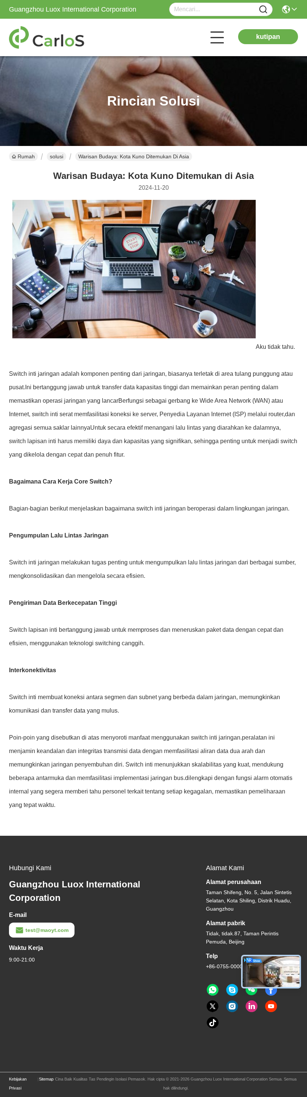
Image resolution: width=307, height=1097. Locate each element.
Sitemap (46, 1079)
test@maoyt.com (47, 930)
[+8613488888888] (232, 989)
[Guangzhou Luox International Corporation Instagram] (232, 1006)
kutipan (268, 36)
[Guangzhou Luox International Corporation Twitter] (212, 1006)
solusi (56, 156)
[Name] (263, 9)
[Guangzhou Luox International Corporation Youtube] (271, 1006)
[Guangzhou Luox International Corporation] (50, 37)
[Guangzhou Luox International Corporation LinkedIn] (251, 1006)
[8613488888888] (212, 989)
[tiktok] (212, 1022)
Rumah (26, 156)
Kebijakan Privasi (18, 1083)
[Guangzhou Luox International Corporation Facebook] (271, 989)
